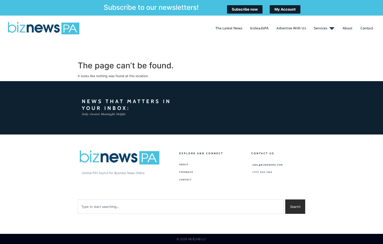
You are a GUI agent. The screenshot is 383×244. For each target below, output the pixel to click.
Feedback (186, 172)
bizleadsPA (259, 28)
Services (321, 28)
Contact (366, 28)
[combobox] (181, 206)
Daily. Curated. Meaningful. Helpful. (104, 114)
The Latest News (228, 28)
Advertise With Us (291, 28)
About (347, 28)
